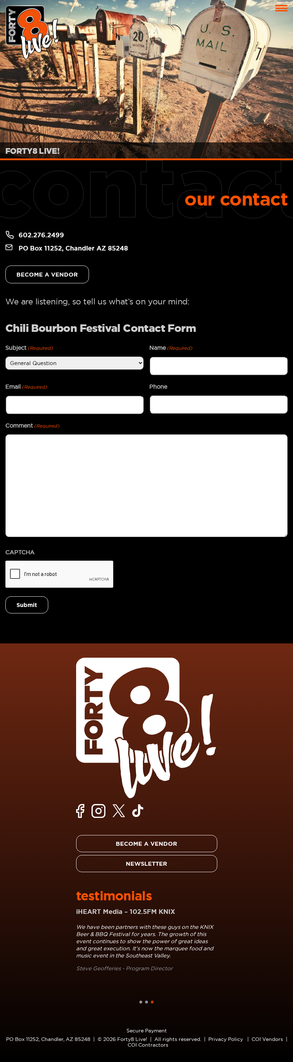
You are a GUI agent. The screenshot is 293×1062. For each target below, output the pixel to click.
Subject (29, 347)
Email (26, 386)
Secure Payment (146, 1030)
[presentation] (59, 574)
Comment (32, 425)
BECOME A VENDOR (47, 274)
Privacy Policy (225, 1039)
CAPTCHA (20, 552)
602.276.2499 (41, 234)
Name (170, 347)
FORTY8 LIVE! (32, 150)
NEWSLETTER (146, 863)
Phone (158, 386)
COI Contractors (148, 1045)
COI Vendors (267, 1039)
